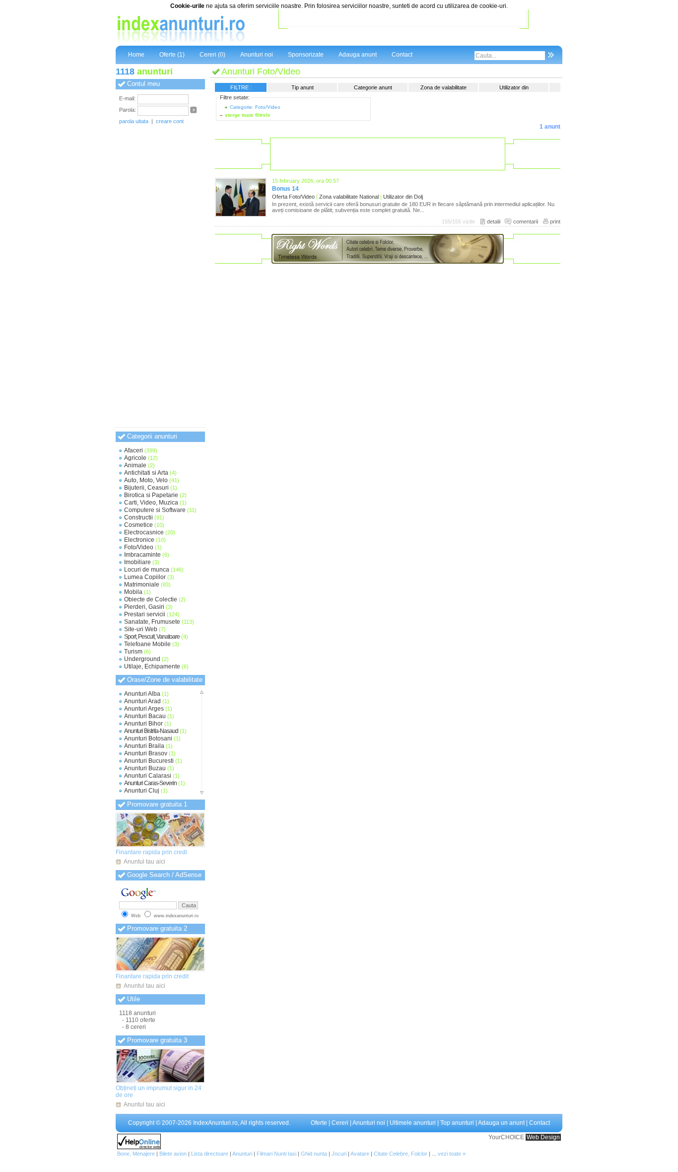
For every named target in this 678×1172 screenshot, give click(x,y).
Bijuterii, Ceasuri (146, 487)
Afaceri (133, 450)
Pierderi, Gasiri (144, 606)
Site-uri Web (140, 629)
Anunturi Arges (144, 708)
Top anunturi (457, 1122)
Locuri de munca (146, 569)
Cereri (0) (212, 54)
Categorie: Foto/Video (255, 107)
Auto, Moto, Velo (146, 480)
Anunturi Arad (142, 701)
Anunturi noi (256, 54)
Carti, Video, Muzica (151, 502)
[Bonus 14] (241, 215)
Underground (142, 659)
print (555, 221)
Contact (402, 54)
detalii (493, 221)
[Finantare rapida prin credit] (160, 954)
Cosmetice (138, 524)
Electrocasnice (144, 532)
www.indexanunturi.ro (176, 915)
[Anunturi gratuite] (180, 42)
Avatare (359, 1154)
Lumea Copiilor (145, 577)
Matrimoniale (141, 584)
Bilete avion (173, 1154)
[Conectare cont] (194, 112)
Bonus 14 (285, 188)
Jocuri (339, 1154)
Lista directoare (209, 1154)
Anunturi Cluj (141, 790)
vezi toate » (452, 1154)
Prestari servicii (144, 614)
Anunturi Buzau (145, 768)
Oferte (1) (172, 54)
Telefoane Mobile (147, 644)
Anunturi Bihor (143, 723)
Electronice (139, 539)
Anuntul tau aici (144, 861)
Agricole (135, 457)
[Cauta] (550, 55)
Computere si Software (155, 510)
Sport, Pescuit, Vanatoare (152, 636)
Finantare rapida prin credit (152, 976)
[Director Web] (139, 1147)
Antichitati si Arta (146, 472)
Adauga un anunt (501, 1122)
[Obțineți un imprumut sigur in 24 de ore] (160, 1065)
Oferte (319, 1122)
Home (136, 54)
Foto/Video (138, 547)
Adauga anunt (358, 54)
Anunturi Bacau (145, 716)
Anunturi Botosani (148, 738)
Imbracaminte (142, 554)
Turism (133, 651)
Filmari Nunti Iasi (276, 1154)
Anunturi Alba (142, 693)
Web (135, 915)
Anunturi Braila (144, 745)
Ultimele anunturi (413, 1122)
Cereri (340, 1122)
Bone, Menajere (136, 1154)
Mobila (133, 591)
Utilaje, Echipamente (152, 666)
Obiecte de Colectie (150, 599)
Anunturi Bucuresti (149, 760)
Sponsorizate (306, 54)
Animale (135, 465)
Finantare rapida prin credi (151, 852)
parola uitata (133, 121)
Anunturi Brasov (145, 753)
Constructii (138, 517)
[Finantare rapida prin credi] (160, 829)
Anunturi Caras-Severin (150, 783)
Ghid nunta (314, 1154)
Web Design (543, 1137)
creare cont (170, 121)
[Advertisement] (403, 29)
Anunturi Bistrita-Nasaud (151, 731)
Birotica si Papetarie (151, 495)
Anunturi (242, 1154)
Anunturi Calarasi (147, 775)
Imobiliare (137, 562)
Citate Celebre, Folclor (400, 1154)
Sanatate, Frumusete (152, 621)
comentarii (525, 221)
